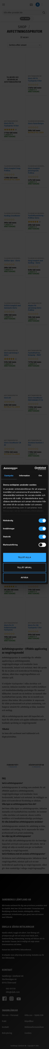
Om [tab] (40, 475)
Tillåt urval (24, 567)
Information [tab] (24, 475)
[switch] (42, 529)
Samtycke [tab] (8, 475)
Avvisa (24, 577)
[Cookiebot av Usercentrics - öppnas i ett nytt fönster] (35, 468)
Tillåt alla (24, 557)
